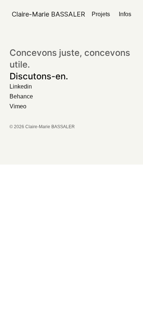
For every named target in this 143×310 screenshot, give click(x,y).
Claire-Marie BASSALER (48, 14)
